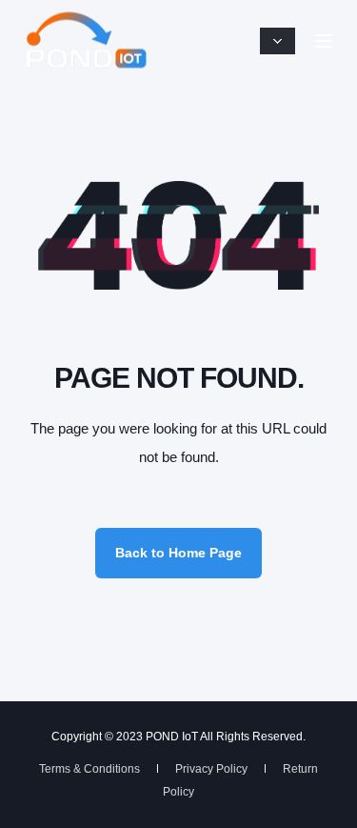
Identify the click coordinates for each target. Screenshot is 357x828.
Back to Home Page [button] (178, 552)
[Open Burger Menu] (324, 41)
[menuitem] (89, 769)
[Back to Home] (86, 40)
